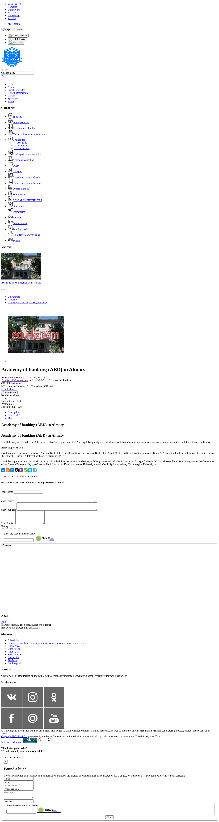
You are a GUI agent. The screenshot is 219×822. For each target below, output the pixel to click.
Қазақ (20, 42)
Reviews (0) (14, 415)
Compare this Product (60, 380)
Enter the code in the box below (20, 533)
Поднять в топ (9, 392)
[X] (17, 470)
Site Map (12, 660)
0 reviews (7, 380)
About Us (13, 651)
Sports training (20, 223)
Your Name (7, 491)
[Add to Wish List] (5, 289)
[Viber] (21, 470)
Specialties (13, 98)
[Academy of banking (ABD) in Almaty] (36, 361)
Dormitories (19, 211)
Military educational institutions (29, 134)
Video (11, 101)
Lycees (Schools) (21, 188)
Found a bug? (8, 389)
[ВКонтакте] (3, 470)
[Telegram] (35, 470)
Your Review (8, 523)
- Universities (21, 148)
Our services (14, 646)
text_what (16, 383)
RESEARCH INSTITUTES (27, 200)
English (22, 39)
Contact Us (13, 657)
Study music (19, 194)
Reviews (12, 95)
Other (16, 165)
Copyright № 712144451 (14, 736)
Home (11, 84)
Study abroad (19, 206)
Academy (12, 299)
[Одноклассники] (8, 470)
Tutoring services (21, 229)
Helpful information (18, 92)
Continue (7, 545)
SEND (109, 817)
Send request (14, 663)
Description (13, 412)
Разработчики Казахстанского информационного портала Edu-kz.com (46, 643)
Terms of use (14, 654)
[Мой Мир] (12, 470)
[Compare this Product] (2, 289)
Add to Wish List (38, 380)
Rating (4, 526)
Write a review (20, 380)
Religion (17, 217)
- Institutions (21, 145)
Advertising (14, 640)
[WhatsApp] (26, 470)
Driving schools (21, 122)
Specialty (17, 116)
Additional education (23, 160)
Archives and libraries (24, 128)
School (16, 240)
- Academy (20, 142)
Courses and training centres (27, 183)
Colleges (17, 171)
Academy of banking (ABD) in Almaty (21, 282)
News (11, 87)
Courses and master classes (26, 177)
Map (10, 418)
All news (5, 622)
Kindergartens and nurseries (27, 154)
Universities (19, 139)
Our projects (14, 648)
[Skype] (30, 470)
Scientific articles (16, 90)
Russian (23, 35)
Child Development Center (26, 235)
